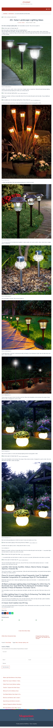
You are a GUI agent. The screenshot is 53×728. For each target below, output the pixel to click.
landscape (20, 642)
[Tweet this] (5, 613)
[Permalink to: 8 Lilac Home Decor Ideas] (26, 624)
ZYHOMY (26, 2)
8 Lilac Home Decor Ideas (24, 630)
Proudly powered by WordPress (22, 723)
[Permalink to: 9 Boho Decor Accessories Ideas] (9, 627)
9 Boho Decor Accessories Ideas (9, 636)
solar (27, 642)
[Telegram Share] (10, 613)
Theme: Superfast (33, 723)
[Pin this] (7, 613)
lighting (24, 642)
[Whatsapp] (12, 613)
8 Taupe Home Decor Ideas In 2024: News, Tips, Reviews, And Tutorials (43, 637)
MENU (49, 9)
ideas (17, 642)
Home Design (8, 642)
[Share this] (3, 613)
